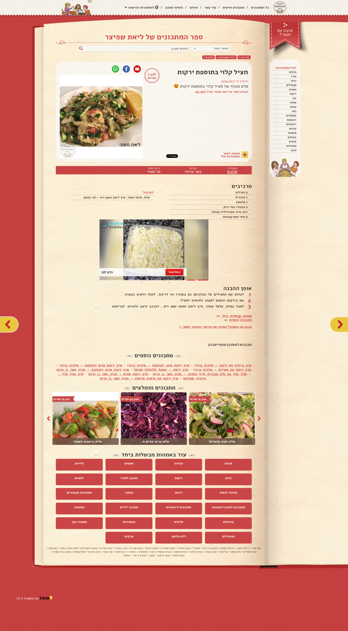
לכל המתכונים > (226, 57)
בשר (293, 111)
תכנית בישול (139, 555)
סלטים (292, 141)
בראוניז (132, 552)
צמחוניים (291, 115)
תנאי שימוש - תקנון (159, 555)
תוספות (292, 133)
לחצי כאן (200, 92)
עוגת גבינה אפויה (62, 552)
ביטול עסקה (242, 548)
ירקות (293, 94)
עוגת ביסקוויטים (88, 548)
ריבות (179, 492)
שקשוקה (52, 548)
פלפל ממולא (79, 552)
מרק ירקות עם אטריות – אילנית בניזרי (222, 369)
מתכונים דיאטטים (178, 507)
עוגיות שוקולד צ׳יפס (161, 552)
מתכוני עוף (79, 522)
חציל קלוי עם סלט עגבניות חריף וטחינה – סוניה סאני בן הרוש (200, 374)
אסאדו (126, 555)
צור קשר (210, 7)
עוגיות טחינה (196, 552)
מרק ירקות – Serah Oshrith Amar (161, 369)
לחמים (79, 478)
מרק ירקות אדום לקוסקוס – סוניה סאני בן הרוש (93, 369)
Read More (174, 272)
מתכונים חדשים (233, 7)
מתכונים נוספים (240, 320)
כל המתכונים (260, 7)
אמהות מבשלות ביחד (237, 316)
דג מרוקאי (120, 552)
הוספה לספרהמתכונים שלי (230, 154)
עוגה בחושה (121, 548)
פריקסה (223, 552)
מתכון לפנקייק (168, 548)
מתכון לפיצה (151, 548)
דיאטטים (291, 124)
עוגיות (292, 128)
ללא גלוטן (179, 536)
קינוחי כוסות (228, 492)
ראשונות (291, 120)
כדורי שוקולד (200, 548)
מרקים (292, 72)
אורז (293, 76)
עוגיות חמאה (180, 552)
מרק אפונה (235, 552)
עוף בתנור (108, 552)
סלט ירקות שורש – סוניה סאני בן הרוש (118, 374)
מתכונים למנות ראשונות (228, 507)
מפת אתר (256, 548)
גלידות (79, 463)
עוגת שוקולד (184, 548)
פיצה (293, 150)
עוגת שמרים (106, 548)
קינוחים (292, 137)
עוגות (293, 107)
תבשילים (291, 85)
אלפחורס (143, 552)
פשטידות (291, 146)
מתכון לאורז (129, 478)
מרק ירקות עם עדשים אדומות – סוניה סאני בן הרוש (139, 378)
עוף (294, 98)
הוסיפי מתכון (174, 7)
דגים (293, 81)
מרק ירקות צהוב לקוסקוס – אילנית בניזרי (158, 365)
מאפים (292, 89)
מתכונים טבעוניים (79, 492)
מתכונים (213, 548)
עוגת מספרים (250, 552)
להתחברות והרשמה (141, 7)
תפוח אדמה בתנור (69, 548)
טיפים (194, 7)
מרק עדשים (94, 552)
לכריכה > (244, 57)
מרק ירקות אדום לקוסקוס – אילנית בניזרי (90, 365)
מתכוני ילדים (129, 507)
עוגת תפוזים (136, 548)
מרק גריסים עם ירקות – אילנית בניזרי (222, 365)
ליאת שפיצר (228, 81)
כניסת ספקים (226, 548)
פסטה (293, 102)
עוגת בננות (211, 552)
